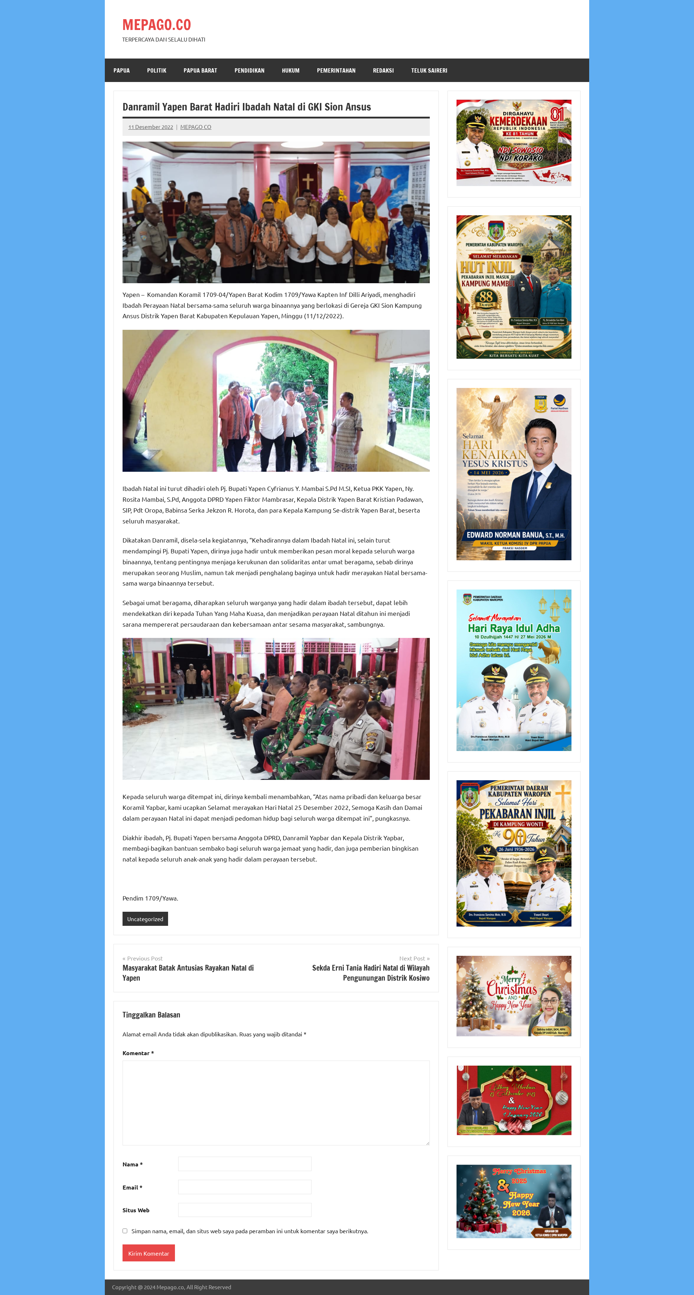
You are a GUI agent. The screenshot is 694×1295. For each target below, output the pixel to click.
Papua (121, 70)
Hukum (291, 70)
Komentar (138, 1053)
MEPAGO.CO (156, 24)
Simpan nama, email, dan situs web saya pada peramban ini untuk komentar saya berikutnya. (250, 1230)
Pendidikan (250, 70)
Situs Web (136, 1210)
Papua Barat (200, 70)
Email (132, 1187)
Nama (133, 1164)
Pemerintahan (336, 70)
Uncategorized (145, 918)
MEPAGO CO (195, 126)
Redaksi (383, 70)
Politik (156, 70)
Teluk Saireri (429, 70)
